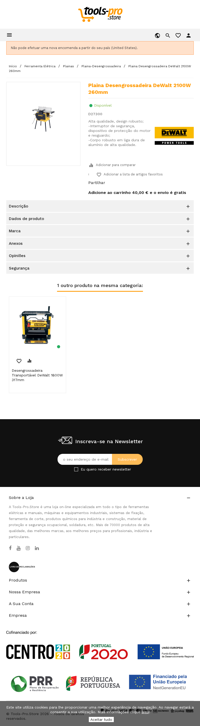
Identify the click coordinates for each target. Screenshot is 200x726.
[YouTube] (19, 548)
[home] (100, 14)
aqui (145, 712)
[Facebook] (10, 548)
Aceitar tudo (101, 719)
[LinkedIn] (37, 548)
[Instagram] (28, 548)
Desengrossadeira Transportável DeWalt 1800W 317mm (37, 375)
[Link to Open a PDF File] (100, 640)
